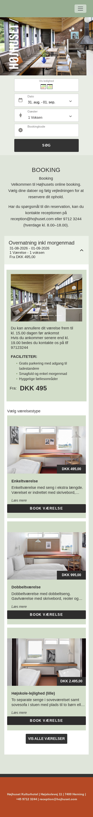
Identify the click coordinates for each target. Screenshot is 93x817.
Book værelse (46, 508)
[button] (16, 297)
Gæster (32, 111)
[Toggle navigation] (80, 8)
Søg (46, 145)
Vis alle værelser (46, 739)
